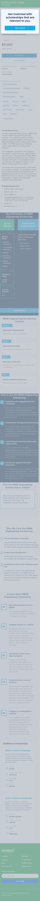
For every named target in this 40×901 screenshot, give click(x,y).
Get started (20, 28)
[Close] (36, 12)
